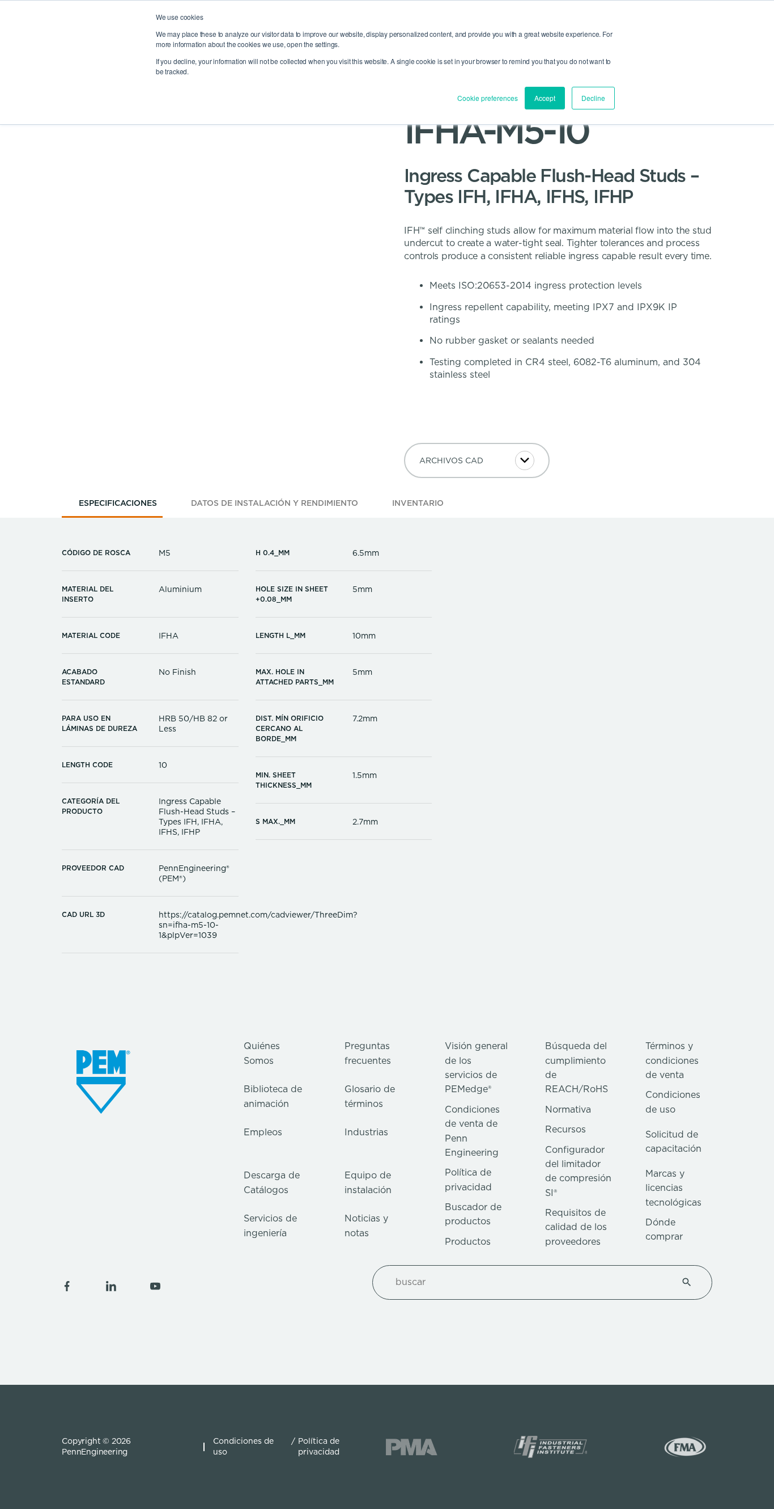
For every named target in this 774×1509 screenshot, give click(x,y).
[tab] (118, 506)
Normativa (568, 1109)
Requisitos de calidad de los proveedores (576, 1227)
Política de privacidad (318, 1446)
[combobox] (528, 1282)
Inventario (418, 503)
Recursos (565, 1129)
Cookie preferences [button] (487, 98)
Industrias (366, 1132)
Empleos (263, 1132)
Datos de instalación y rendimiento (274, 503)
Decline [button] (593, 98)
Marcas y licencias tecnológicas (673, 1188)
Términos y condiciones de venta (672, 1060)
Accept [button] (544, 98)
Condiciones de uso (243, 1446)
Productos (468, 1241)
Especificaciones (118, 503)
